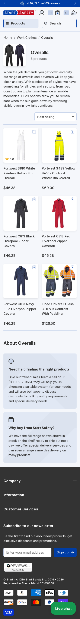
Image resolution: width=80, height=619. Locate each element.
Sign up (62, 552)
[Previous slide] (4, 3)
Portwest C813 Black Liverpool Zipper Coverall (19, 241)
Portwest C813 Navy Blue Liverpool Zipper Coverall (19, 309)
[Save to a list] (34, 132)
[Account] (41, 12)
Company (12, 481)
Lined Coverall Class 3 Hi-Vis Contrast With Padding (58, 309)
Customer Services (20, 509)
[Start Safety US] (19, 12)
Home (7, 37)
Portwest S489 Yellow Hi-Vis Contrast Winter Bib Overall (58, 173)
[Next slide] (75, 3)
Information (13, 495)
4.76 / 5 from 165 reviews (43, 3)
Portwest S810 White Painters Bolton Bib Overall (19, 173)
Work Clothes (27, 38)
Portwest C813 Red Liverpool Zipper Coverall (56, 241)
